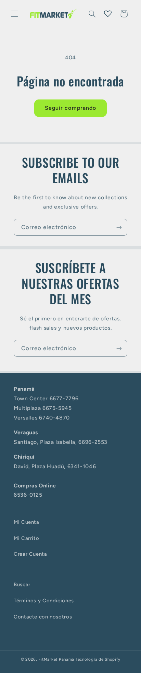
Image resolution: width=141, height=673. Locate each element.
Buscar (22, 584)
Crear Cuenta (30, 554)
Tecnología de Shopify (98, 659)
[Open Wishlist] (108, 14)
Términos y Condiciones (44, 601)
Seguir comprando (70, 108)
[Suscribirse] (119, 227)
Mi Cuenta (26, 522)
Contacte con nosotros (43, 617)
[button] (14, 14)
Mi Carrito (26, 538)
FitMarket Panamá (56, 659)
